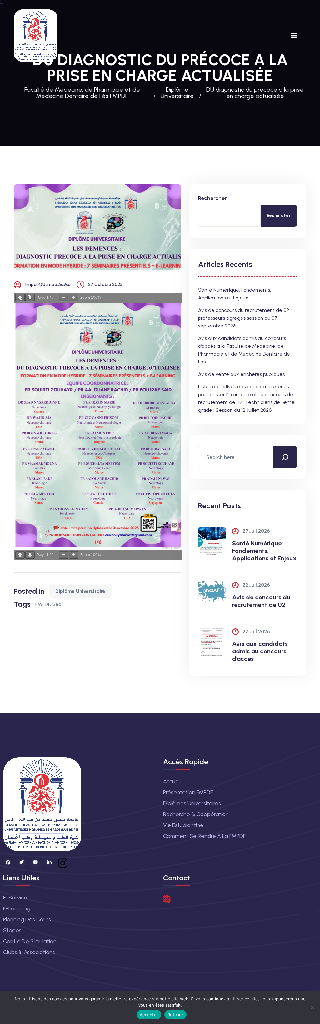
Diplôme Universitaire (80, 591)
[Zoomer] (73, 297)
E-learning (16, 908)
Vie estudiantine (183, 825)
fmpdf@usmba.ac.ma (48, 284)
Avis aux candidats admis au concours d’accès (260, 651)
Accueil (172, 781)
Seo (57, 604)
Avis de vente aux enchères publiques (241, 374)
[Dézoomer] (63, 297)
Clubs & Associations (29, 952)
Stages (12, 930)
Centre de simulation (30, 941)
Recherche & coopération (196, 814)
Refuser (175, 1014)
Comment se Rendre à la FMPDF (204, 836)
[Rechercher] (285, 457)
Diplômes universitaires (192, 803)
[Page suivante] (30, 297)
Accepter (149, 1014)
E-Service (15, 897)
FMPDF (42, 604)
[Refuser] (312, 1007)
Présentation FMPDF (188, 792)
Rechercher (212, 198)
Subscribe (297, 905)
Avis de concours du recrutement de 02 (261, 600)
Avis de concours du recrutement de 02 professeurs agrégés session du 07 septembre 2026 (243, 318)
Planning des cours (27, 919)
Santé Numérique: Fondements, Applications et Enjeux (264, 550)
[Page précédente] (20, 297)
